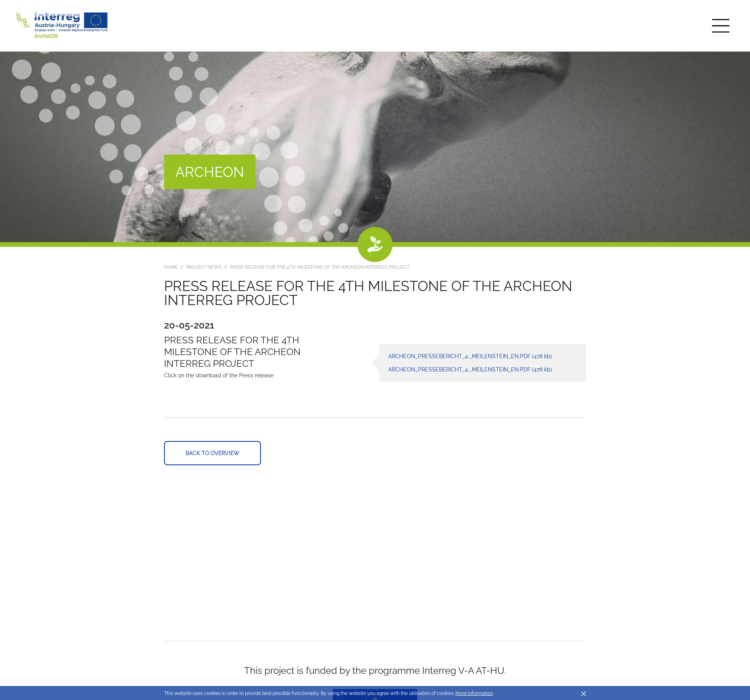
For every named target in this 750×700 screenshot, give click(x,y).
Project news (203, 267)
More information (474, 693)
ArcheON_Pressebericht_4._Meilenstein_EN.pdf (470, 356)
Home (171, 267)
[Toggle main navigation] (720, 25)
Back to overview (212, 453)
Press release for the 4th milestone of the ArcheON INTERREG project (319, 267)
